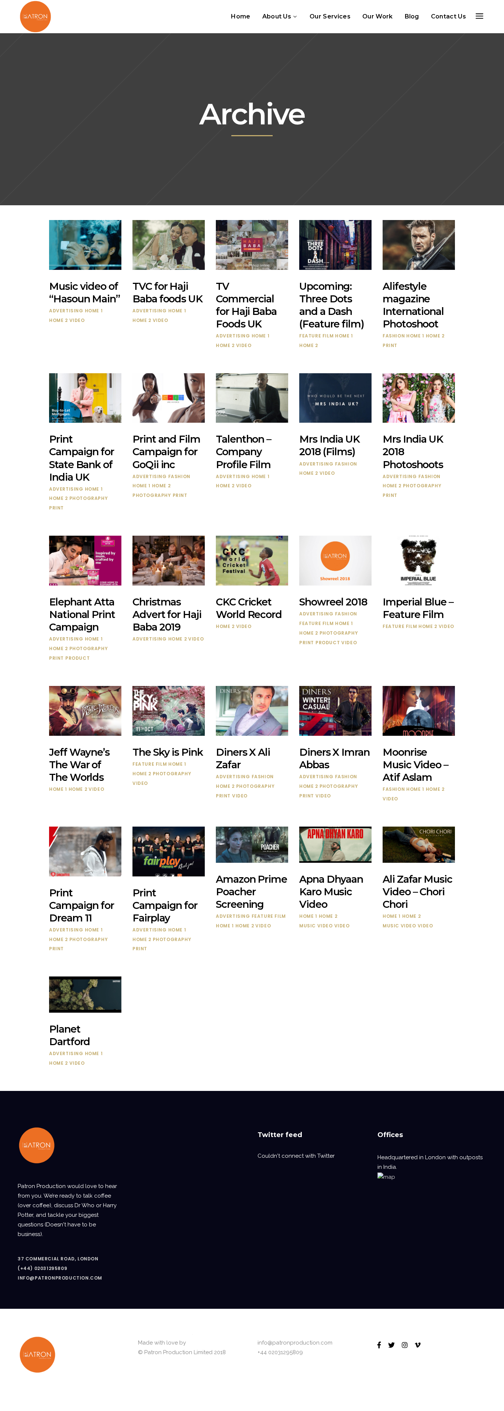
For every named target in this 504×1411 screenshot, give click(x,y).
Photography (88, 498)
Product (77, 658)
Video (77, 320)
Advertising (66, 311)
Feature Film (316, 336)
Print (390, 345)
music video (316, 926)
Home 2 (58, 320)
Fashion (394, 336)
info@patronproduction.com (60, 1278)
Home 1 (94, 311)
